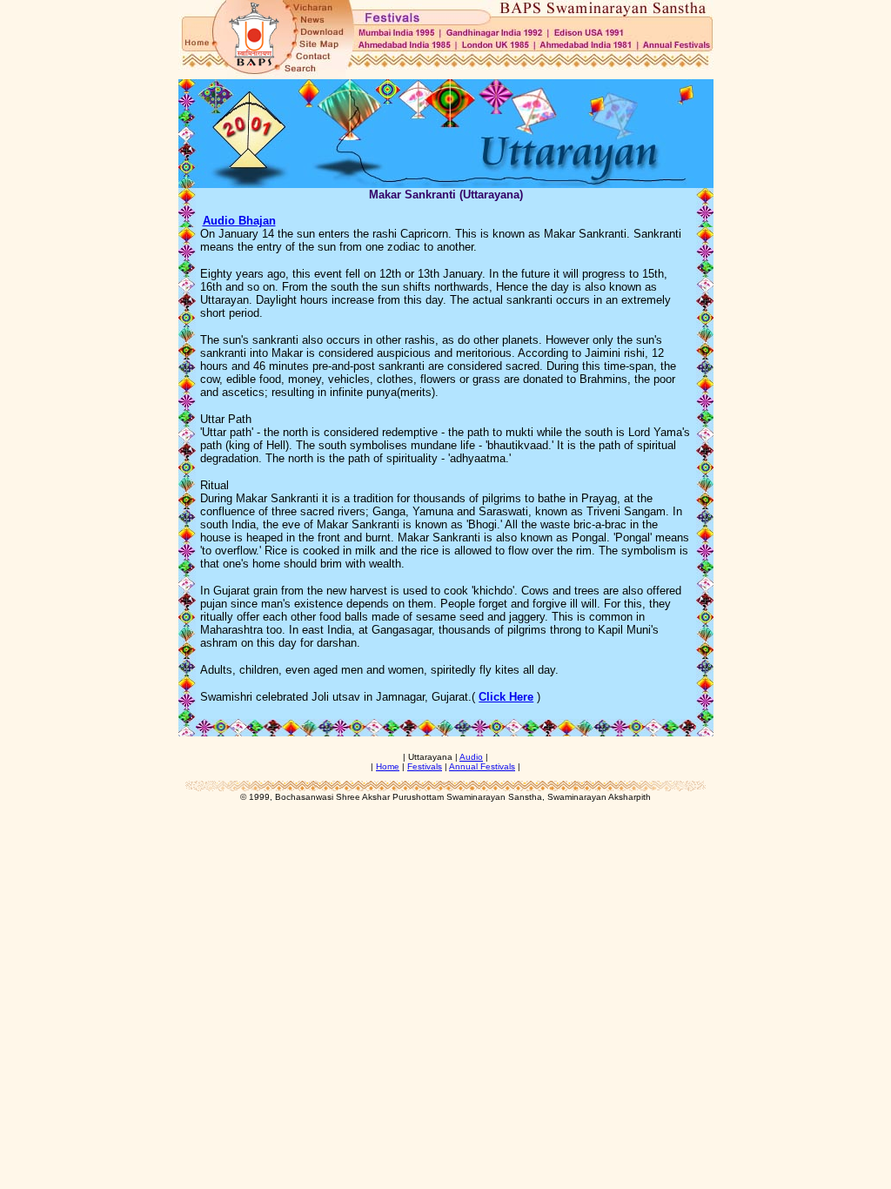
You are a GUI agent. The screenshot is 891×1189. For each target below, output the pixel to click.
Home (387, 766)
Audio (471, 757)
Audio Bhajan (239, 220)
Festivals (424, 766)
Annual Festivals (482, 766)
